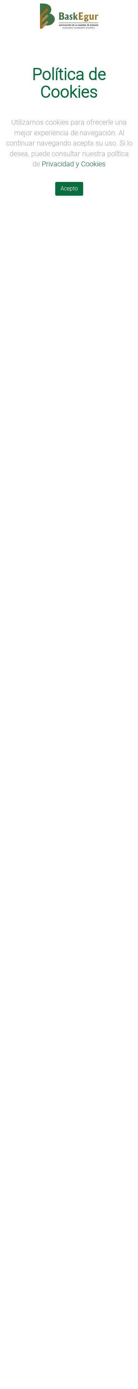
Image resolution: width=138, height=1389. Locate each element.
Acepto (69, 188)
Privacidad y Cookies (73, 164)
